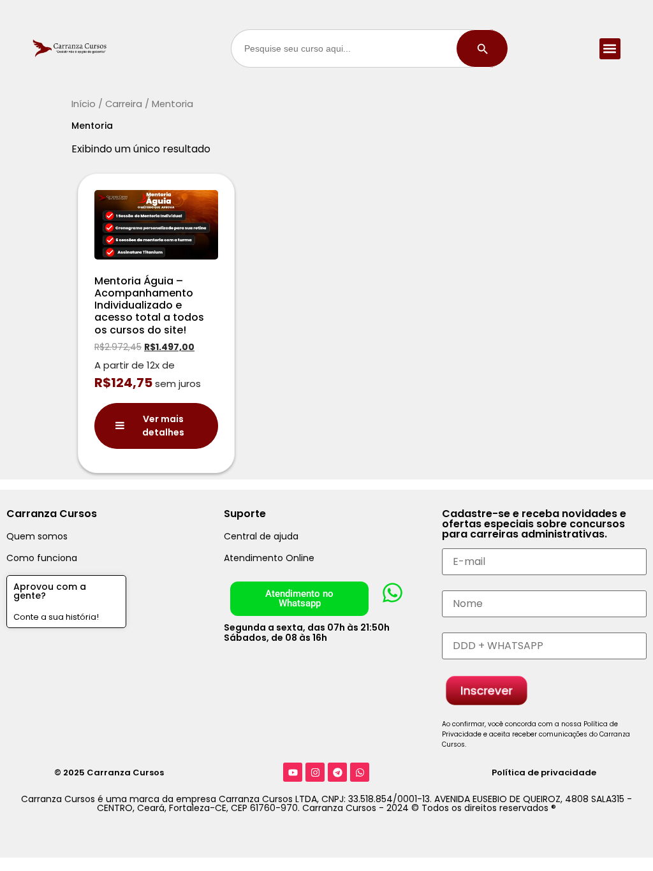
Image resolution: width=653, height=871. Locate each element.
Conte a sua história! (56, 617)
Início (83, 104)
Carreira (123, 104)
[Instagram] (315, 772)
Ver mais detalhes (163, 426)
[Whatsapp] (359, 772)
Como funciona (41, 558)
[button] (609, 48)
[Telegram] (337, 772)
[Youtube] (292, 772)
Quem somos (37, 536)
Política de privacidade (544, 772)
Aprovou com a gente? (49, 591)
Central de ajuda (261, 536)
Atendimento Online (269, 558)
